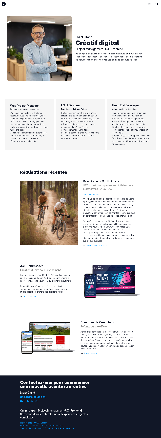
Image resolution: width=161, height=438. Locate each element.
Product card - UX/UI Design (33, 422)
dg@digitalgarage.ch (33, 396)
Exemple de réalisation (97, 245)
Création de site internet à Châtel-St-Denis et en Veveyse (47, 428)
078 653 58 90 (29, 401)
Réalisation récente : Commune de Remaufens (41, 425)
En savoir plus (30, 296)
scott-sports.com (91, 194)
